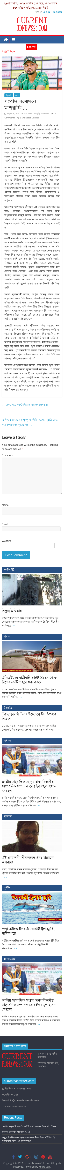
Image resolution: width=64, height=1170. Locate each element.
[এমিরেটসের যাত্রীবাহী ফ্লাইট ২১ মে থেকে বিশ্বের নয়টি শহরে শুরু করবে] (32, 642)
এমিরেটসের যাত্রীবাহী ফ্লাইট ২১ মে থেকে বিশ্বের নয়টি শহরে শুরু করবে (29, 679)
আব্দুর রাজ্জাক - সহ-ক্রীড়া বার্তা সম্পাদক (36, 113)
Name (5, 505)
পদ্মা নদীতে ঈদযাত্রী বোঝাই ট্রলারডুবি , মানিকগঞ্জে (28, 931)
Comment (8, 455)
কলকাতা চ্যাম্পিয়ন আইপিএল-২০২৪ (16, 1131)
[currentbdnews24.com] (6, 39)
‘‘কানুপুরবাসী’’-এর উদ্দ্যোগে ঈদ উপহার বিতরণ (29, 716)
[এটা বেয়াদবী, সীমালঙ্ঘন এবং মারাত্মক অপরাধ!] (32, 822)
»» (14, 625)
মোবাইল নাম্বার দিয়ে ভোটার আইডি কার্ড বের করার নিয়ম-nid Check (30, 1126)
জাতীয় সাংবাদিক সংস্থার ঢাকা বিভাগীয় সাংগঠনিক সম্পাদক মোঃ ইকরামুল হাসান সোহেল (29, 786)
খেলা (16, 95)
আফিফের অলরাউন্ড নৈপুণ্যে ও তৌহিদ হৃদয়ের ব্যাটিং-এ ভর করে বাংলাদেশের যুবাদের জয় (30, 422)
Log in (46, 12)
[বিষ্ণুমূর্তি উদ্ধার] (32, 575)
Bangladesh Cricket (29, 117)
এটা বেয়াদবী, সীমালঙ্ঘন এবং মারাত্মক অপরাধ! (28, 859)
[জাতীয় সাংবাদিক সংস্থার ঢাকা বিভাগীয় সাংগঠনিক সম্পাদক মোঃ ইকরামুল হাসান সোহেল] (32, 746)
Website (6, 540)
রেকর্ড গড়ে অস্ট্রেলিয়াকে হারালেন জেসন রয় (25, 404)
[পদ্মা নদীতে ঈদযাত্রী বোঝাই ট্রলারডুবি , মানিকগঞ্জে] (32, 893)
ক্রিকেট (8, 95)
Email (5, 524)
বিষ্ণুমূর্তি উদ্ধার (8, 51)
